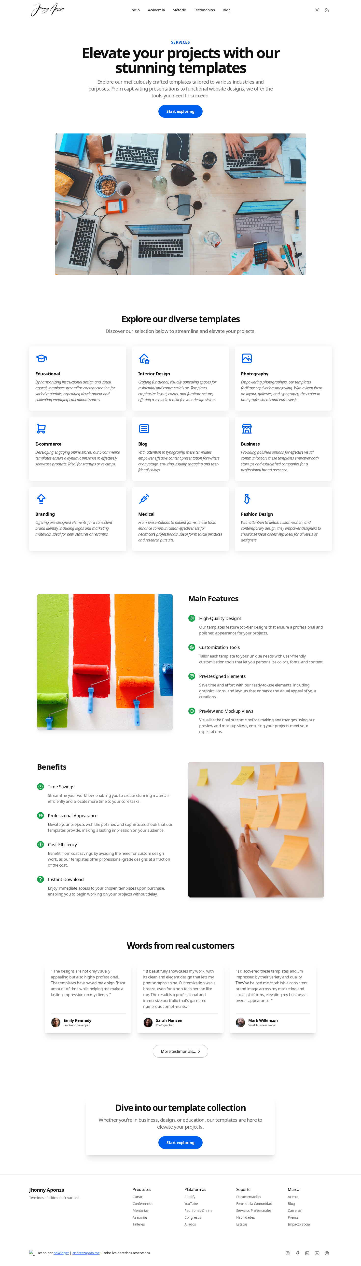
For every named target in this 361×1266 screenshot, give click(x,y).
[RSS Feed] (327, 10)
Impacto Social (299, 1224)
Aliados (190, 1224)
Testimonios (204, 9)
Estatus (242, 1224)
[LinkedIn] (307, 1253)
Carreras (294, 1210)
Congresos (192, 1217)
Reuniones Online (198, 1210)
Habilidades (245, 1217)
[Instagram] (287, 1253)
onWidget (61, 1253)
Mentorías (140, 1210)
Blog (227, 9)
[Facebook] (297, 1253)
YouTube (191, 1203)
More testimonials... (178, 1051)
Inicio (135, 9)
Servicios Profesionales (254, 1210)
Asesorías (140, 1217)
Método (179, 9)
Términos (36, 1197)
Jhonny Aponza (46, 1190)
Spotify (189, 1196)
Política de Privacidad (62, 1197)
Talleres (139, 1224)
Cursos (138, 1196)
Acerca (293, 1196)
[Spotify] (327, 1253)
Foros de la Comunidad (254, 1203)
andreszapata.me (86, 1253)
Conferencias (143, 1203)
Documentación (248, 1196)
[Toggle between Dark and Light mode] (317, 10)
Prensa (293, 1217)
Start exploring (180, 111)
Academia (156, 9)
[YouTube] (317, 1253)
